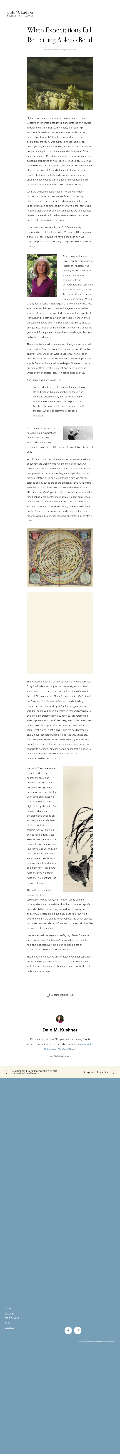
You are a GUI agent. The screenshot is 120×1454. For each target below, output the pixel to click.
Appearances (12, 1318)
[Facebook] (68, 1330)
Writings (9, 1313)
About (8, 1323)
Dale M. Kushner (20, 12)
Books (8, 1309)
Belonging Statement (85, 1341)
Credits (112, 1341)
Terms (107, 1341)
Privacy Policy (98, 1341)
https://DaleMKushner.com (60, 1056)
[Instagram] (77, 1330)
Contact (9, 1327)
